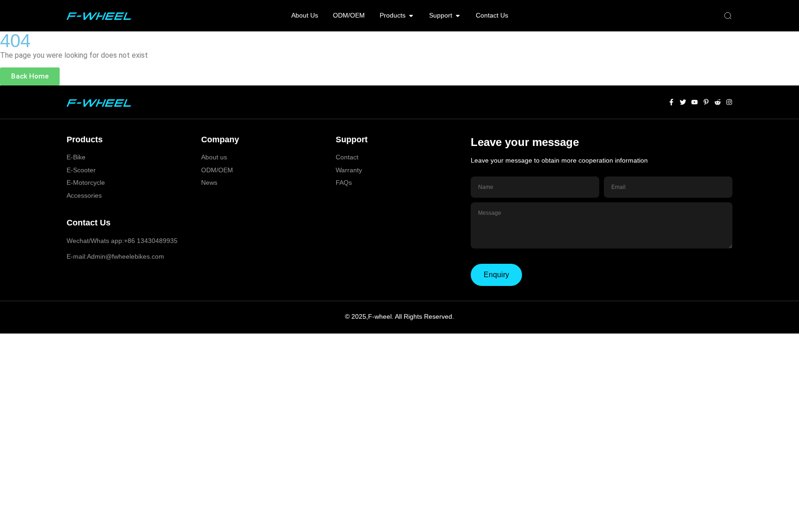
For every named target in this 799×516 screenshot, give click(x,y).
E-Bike (76, 157)
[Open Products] (411, 15)
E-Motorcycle (86, 182)
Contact (347, 157)
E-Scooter (81, 170)
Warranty (349, 170)
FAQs (344, 182)
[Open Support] (458, 15)
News (209, 182)
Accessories (84, 195)
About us (214, 157)
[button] (727, 16)
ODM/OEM (217, 170)
